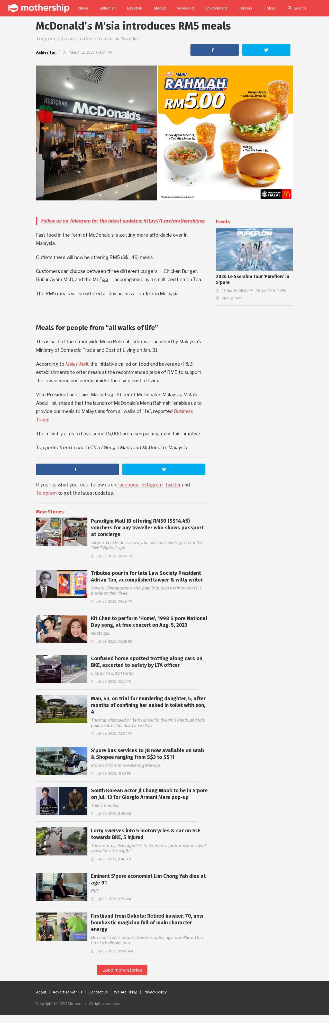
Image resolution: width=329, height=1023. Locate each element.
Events (223, 222)
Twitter (173, 484)
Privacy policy (155, 992)
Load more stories (122, 970)
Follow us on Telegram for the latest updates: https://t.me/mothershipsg (123, 221)
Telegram (46, 493)
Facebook (127, 484)
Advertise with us (68, 992)
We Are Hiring (125, 992)
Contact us (98, 992)
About (41, 992)
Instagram (151, 484)
